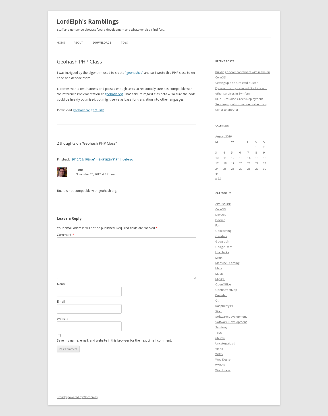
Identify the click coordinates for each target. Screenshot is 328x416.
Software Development (231, 317)
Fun (217, 225)
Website (63, 319)
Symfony (221, 327)
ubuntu (220, 338)
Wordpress (222, 370)
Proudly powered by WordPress (77, 397)
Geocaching (223, 231)
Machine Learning (227, 263)
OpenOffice (223, 284)
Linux (218, 258)
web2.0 (220, 365)
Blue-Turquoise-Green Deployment (239, 99)
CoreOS (220, 209)
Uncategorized (225, 343)
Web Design (223, 359)
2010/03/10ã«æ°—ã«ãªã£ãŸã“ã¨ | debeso (102, 159)
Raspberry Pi (224, 306)
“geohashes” (134, 72)
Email (61, 301)
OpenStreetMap (226, 290)
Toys (124, 42)
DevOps (220, 215)
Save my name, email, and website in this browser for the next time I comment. (114, 340)
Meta (218, 268)
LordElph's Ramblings (88, 21)
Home (61, 42)
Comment (65, 234)
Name (61, 284)
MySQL (220, 279)
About (78, 42)
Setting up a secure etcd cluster (236, 83)
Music (219, 274)
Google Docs (224, 247)
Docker (220, 220)
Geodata (221, 236)
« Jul (218, 178)
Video (219, 349)
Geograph (222, 241)
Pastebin (221, 295)
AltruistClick (223, 204)
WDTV (219, 354)
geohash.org (114, 94)
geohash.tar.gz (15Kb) (88, 110)
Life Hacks (222, 252)
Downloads (102, 42)
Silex (218, 311)
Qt (216, 300)
